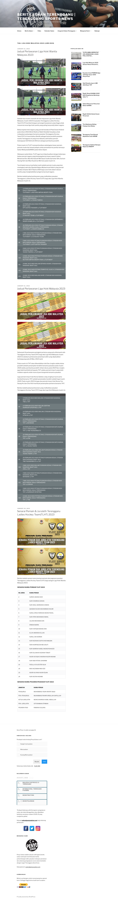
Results (37, 761)
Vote (44, 761)
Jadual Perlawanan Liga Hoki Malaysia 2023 (41, 288)
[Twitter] (31, 828)
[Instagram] (37, 828)
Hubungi (97, 31)
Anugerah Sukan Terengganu (66, 31)
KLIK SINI (37, 766)
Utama (19, 31)
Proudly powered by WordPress (26, 896)
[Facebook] (25, 828)
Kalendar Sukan (49, 31)
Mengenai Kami (85, 31)
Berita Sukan (29, 31)
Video (39, 31)
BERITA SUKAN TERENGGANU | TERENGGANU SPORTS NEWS (46, 16)
